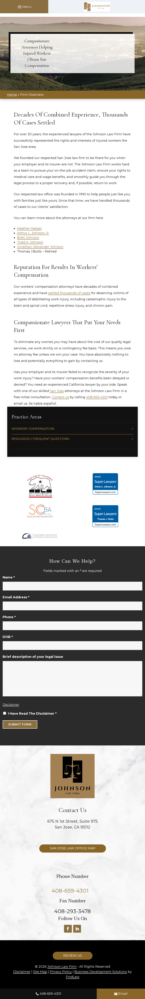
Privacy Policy (61, 972)
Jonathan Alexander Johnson (40, 247)
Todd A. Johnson (30, 242)
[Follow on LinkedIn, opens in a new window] (77, 929)
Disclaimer (11, 704)
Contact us (60, 397)
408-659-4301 (50, 994)
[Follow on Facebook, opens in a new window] (68, 929)
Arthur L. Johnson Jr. (33, 233)
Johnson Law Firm (62, 967)
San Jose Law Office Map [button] (72, 848)
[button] (24, 7)
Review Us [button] (72, 956)
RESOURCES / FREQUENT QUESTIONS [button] (40, 439)
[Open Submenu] (132, 428)
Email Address (16, 597)
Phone (9, 617)
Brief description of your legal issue (33, 657)
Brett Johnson (28, 238)
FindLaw (72, 977)
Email (122, 994)
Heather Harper (29, 228)
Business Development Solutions (100, 972)
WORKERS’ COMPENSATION (32, 428)
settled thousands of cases (69, 293)
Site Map (40, 972)
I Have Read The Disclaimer (32, 714)
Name (9, 577)
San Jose (57, 391)
